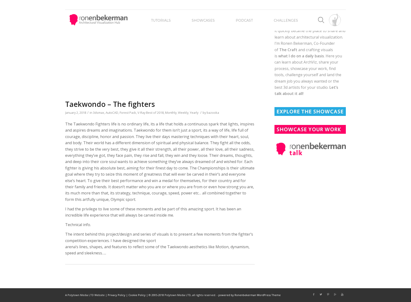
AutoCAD (112, 112)
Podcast (244, 20)
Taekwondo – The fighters (110, 104)
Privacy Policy (116, 295)
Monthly (170, 112)
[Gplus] (335, 294)
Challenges (286, 20)
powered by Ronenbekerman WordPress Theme (249, 295)
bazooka (213, 112)
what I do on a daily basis (301, 56)
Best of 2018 (155, 112)
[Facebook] (313, 294)
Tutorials (161, 20)
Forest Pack (128, 112)
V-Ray (141, 112)
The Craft (288, 49)
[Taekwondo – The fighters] (160, 61)
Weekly (183, 112)
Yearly (194, 112)
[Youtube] (342, 294)
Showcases (203, 20)
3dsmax (98, 112)
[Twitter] (320, 294)
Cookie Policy (137, 295)
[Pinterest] (328, 294)
